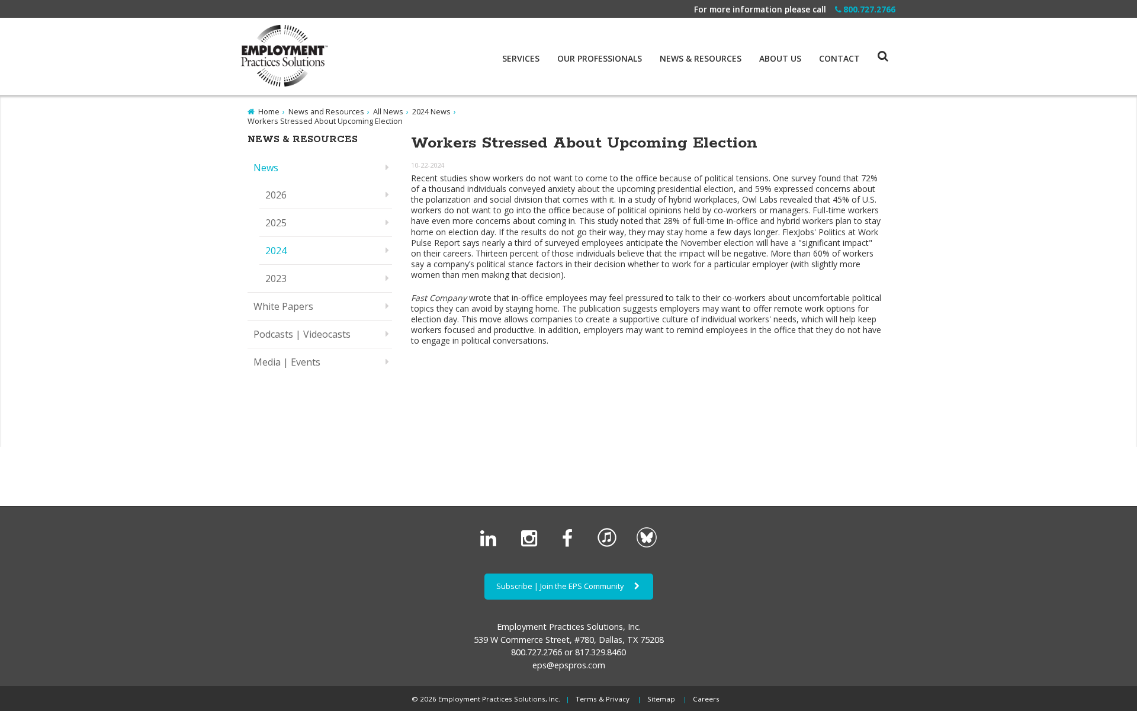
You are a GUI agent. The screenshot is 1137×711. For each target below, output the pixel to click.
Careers (706, 698)
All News (388, 111)
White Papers (283, 306)
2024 (276, 250)
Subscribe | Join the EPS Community (560, 586)
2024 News (431, 111)
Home (269, 111)
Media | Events (286, 362)
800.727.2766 (869, 9)
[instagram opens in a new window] (531, 544)
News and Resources (326, 111)
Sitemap (661, 698)
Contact (839, 59)
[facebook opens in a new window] (569, 544)
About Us (780, 59)
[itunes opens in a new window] (607, 544)
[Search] (874, 44)
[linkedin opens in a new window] (490, 544)
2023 (276, 278)
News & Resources (700, 59)
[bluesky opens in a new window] (647, 544)
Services (520, 59)
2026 (276, 194)
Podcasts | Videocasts (302, 334)
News (265, 167)
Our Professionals (599, 59)
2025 (276, 222)
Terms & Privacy (602, 698)
